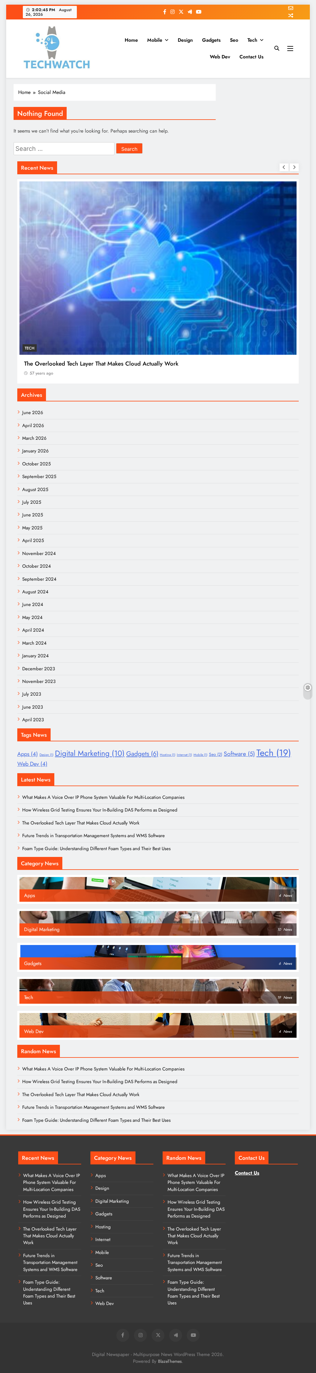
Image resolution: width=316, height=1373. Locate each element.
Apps (27, 754)
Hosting (167, 754)
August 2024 (35, 591)
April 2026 (33, 425)
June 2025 (32, 514)
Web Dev (220, 56)
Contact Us (251, 56)
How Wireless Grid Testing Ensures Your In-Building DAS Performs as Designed (99, 810)
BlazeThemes (170, 1361)
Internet (184, 754)
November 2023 (39, 681)
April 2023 (33, 719)
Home (131, 40)
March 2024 (34, 643)
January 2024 (35, 655)
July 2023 (31, 694)
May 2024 (32, 617)
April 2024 (33, 630)
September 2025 (39, 476)
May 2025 (32, 527)
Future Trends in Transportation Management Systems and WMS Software (93, 835)
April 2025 (33, 540)
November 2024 (39, 553)
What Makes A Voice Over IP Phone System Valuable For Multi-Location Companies (103, 797)
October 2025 (36, 463)
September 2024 (39, 579)
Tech (252, 40)
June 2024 (32, 604)
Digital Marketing (90, 753)
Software (239, 753)
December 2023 (38, 668)
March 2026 (34, 438)
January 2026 (35, 450)
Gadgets (211, 40)
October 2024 (36, 566)
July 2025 (31, 502)
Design (185, 40)
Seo (234, 40)
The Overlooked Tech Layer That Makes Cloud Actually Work (101, 363)
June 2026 (32, 412)
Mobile (154, 40)
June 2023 (32, 707)
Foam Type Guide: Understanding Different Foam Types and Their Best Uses (96, 848)
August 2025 (35, 489)
